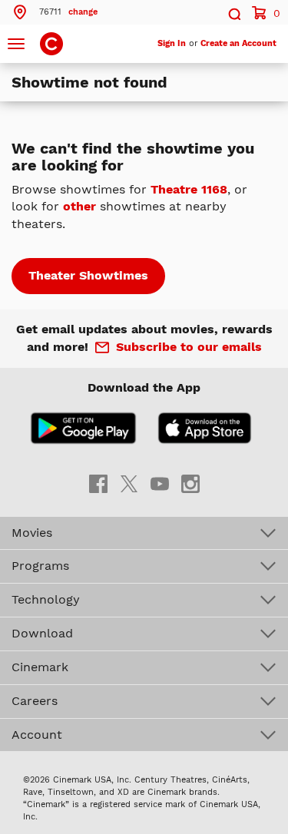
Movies (32, 532)
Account (37, 734)
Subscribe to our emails (189, 346)
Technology (46, 599)
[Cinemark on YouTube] (160, 482)
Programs (40, 565)
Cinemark (40, 667)
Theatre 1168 (189, 189)
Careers (35, 700)
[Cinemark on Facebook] (98, 482)
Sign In (171, 43)
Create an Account (238, 43)
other (79, 206)
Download (42, 633)
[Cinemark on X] (129, 482)
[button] (55, 12)
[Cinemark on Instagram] (190, 482)
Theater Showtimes (88, 275)
